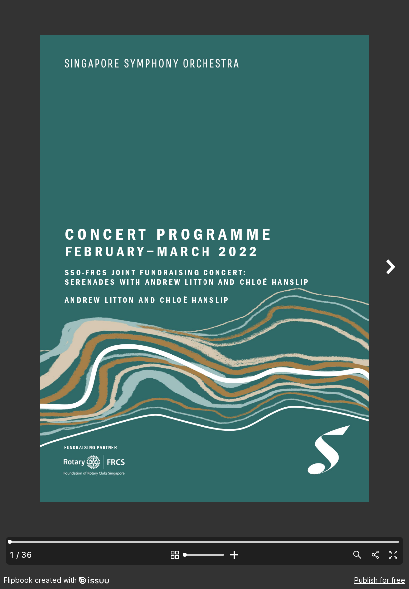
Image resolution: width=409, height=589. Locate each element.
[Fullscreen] (393, 555)
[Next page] (389, 285)
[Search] (357, 555)
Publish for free (379, 580)
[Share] (375, 555)
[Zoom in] (234, 555)
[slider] (204, 555)
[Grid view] (175, 555)
